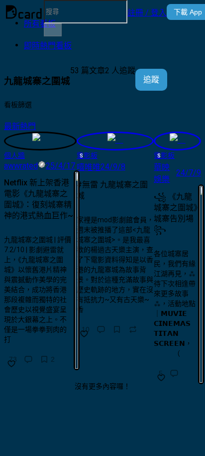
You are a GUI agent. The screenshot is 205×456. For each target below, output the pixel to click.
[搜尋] (53, 29)
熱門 (28, 126)
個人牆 (14, 155)
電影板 (87, 155)
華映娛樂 (162, 173)
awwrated (21, 165)
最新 (12, 126)
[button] (147, 12)
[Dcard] (24, 11)
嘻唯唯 (89, 167)
